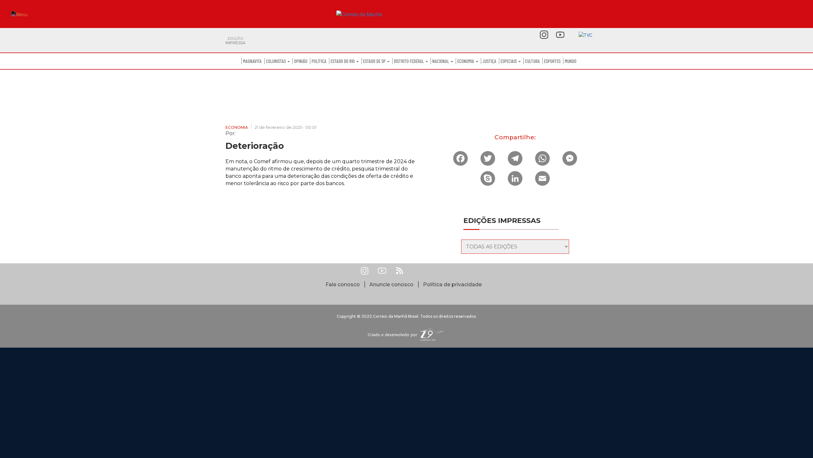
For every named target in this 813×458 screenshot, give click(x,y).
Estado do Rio (343, 61)
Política (319, 61)
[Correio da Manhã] (406, 14)
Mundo (570, 61)
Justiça (489, 61)
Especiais (509, 61)
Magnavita (252, 61)
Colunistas (276, 61)
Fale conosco (343, 284)
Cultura (532, 61)
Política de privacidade (452, 284)
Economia (466, 61)
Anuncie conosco (391, 284)
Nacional (441, 61)
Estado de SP (374, 61)
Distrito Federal (409, 61)
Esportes (552, 61)
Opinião (300, 61)
